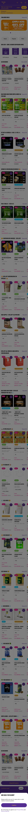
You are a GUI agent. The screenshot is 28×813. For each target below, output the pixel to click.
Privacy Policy (20, 809)
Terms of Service (5, 811)
